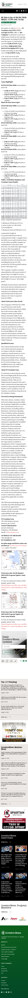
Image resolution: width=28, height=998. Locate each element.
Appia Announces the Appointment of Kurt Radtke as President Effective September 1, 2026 (14, 754)
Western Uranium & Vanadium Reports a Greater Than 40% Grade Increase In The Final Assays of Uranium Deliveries (13, 794)
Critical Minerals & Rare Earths (8, 947)
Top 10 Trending (9, 682)
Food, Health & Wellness (7, 952)
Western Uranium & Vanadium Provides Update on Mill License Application (13, 774)
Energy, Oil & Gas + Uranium (8, 22)
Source (17, 28)
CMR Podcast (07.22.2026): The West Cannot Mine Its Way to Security (13, 698)
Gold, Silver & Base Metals (8, 954)
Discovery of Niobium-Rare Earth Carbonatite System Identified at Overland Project (13, 784)
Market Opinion (5, 956)
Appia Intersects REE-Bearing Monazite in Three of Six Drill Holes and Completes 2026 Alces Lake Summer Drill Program (14, 764)
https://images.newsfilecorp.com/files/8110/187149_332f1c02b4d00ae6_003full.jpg (14, 587)
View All (4, 717)
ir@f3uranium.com (12, 532)
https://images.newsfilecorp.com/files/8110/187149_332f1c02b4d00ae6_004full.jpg (14, 626)
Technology (4, 959)
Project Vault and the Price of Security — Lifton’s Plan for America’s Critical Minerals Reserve (13, 708)
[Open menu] (2, 10)
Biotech (3, 945)
